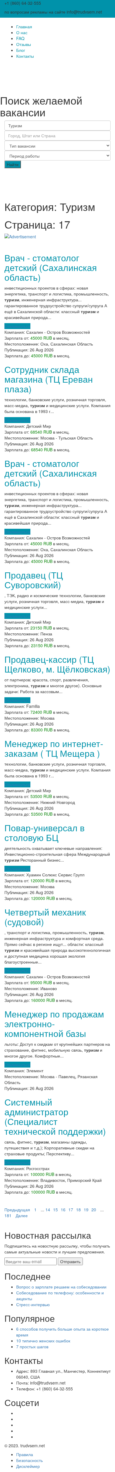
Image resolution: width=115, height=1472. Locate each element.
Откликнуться (17, 326)
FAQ (20, 38)
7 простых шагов (32, 1346)
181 (8, 1215)
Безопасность (29, 1460)
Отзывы (23, 44)
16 (63, 1209)
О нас (21, 32)
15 (55, 1209)
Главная (24, 26)
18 (78, 1209)
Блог (20, 50)
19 (86, 1209)
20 (93, 1209)
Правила (24, 1454)
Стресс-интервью (33, 1304)
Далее (22, 1215)
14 (47, 1209)
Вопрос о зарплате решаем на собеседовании (61, 1287)
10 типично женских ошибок (43, 1341)
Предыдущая (17, 1209)
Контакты (25, 56)
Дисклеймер (28, 1466)
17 (70, 1209)
